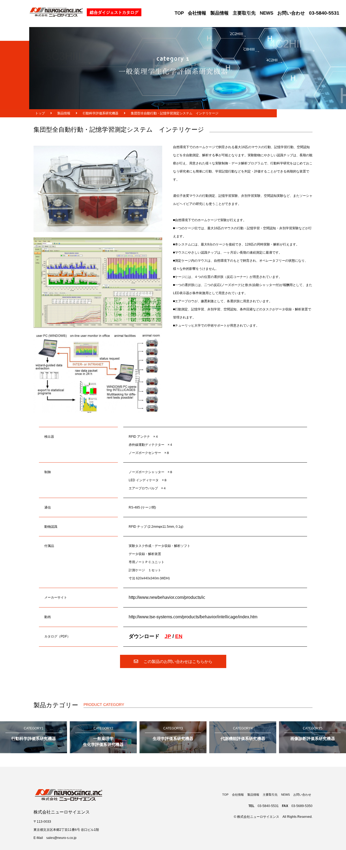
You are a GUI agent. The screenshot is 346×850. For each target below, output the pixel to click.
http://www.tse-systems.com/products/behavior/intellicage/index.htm (193, 617)
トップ (40, 113)
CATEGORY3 (173, 733)
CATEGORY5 (312, 733)
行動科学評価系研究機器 (100, 113)
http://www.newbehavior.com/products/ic (167, 597)
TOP (179, 13)
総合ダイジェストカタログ (114, 12)
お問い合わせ (291, 13)
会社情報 (197, 13)
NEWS (266, 13)
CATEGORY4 (243, 733)
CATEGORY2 (103, 736)
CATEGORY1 (33, 733)
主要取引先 (244, 13)
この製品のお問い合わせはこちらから (178, 661)
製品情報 (219, 13)
